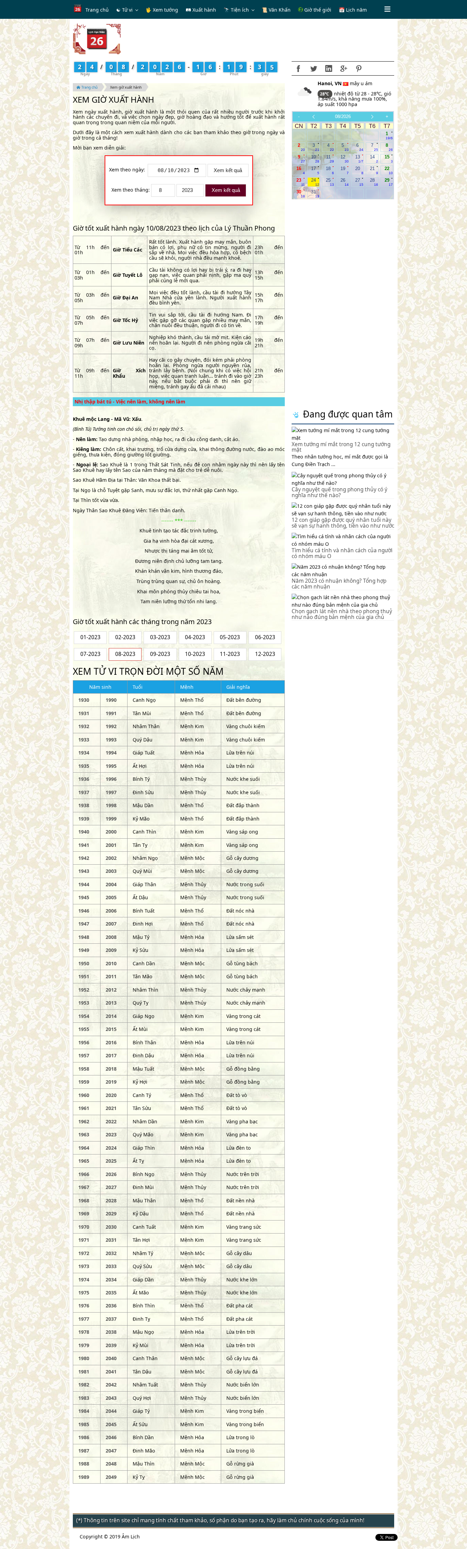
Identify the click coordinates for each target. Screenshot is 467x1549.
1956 (83, 1042)
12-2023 (265, 654)
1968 (83, 1200)
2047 (111, 1450)
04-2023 (195, 637)
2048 (111, 1463)
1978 (83, 1332)
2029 (111, 1213)
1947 (83, 923)
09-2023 (160, 654)
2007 (111, 923)
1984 (83, 1411)
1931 (83, 713)
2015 (111, 1029)
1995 (111, 766)
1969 (83, 1213)
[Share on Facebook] (298, 68)
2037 (111, 1319)
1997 (111, 792)
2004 (111, 884)
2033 (111, 1266)
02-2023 (125, 637)
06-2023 (265, 637)
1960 (83, 1095)
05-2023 (230, 637)
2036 (111, 1305)
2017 (111, 1055)
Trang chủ (97, 10)
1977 (83, 1319)
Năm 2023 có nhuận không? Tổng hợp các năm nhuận (339, 583)
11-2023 (230, 654)
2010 (111, 963)
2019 (111, 1082)
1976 (83, 1305)
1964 (83, 1148)
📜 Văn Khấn (276, 10)
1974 (83, 1279)
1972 (83, 1253)
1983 (83, 1398)
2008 (111, 937)
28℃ (325, 94)
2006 (111, 910)
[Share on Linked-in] (328, 68)
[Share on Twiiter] (313, 68)
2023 (111, 1134)
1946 (83, 910)
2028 (111, 1200)
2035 (111, 1292)
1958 (83, 1069)
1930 (83, 700)
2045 (111, 1424)
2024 (111, 1148)
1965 (83, 1161)
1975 (83, 1292)
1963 (83, 1134)
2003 (111, 871)
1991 (111, 713)
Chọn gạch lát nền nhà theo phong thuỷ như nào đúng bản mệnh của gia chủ (342, 614)
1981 (83, 1371)
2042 (111, 1384)
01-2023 (90, 637)
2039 (111, 1345)
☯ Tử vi (124, 10)
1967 (83, 1187)
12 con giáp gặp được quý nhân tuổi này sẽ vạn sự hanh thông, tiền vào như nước (343, 522)
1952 (83, 989)
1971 (83, 1240)
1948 (83, 937)
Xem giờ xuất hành (126, 87)
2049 (111, 1477)
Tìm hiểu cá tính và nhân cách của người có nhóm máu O (342, 553)
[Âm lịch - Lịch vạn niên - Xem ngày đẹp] (96, 38)
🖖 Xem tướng (162, 10)
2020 (111, 1095)
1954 (83, 1016)
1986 (83, 1437)
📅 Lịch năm (353, 10)
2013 (111, 1002)
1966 (83, 1174)
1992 (111, 726)
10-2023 (195, 654)
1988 (83, 1463)
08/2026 (343, 116)
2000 (111, 831)
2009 (111, 950)
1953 (83, 1002)
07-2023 (90, 654)
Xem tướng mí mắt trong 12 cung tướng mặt (341, 447)
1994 (111, 752)
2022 (111, 1121)
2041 (111, 1371)
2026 (111, 1174)
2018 (111, 1069)
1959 (83, 1082)
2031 (111, 1240)
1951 (83, 976)
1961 (83, 1108)
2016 (111, 1042)
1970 (83, 1227)
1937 (83, 792)
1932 (83, 726)
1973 (83, 1266)
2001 (111, 845)
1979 (83, 1345)
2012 (111, 989)
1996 (111, 779)
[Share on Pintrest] (358, 68)
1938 (83, 805)
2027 (111, 1187)
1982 (83, 1384)
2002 (111, 858)
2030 (111, 1227)
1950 (83, 963)
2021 (111, 1108)
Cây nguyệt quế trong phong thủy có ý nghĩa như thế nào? (339, 492)
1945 (83, 897)
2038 (111, 1332)
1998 (111, 805)
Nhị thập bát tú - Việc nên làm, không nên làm (130, 401)
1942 (83, 858)
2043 (111, 1398)
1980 (83, 1358)
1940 (83, 831)
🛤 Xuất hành (201, 10)
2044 (111, 1411)
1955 (83, 1029)
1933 (83, 739)
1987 (83, 1450)
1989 (83, 1477)
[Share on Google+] (343, 68)
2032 (111, 1253)
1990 (111, 700)
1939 (83, 818)
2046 (111, 1437)
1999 (111, 818)
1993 (111, 739)
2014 (111, 1016)
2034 (111, 1279)
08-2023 (125, 654)
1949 (83, 950)
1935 (83, 766)
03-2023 (160, 637)
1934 (83, 752)
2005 (111, 897)
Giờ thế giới (317, 10)
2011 (111, 976)
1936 (83, 779)
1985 (83, 1424)
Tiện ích (240, 10)
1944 (83, 884)
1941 (83, 845)
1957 (83, 1055)
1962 (83, 1121)
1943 (83, 871)
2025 (111, 1161)
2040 (111, 1358)
